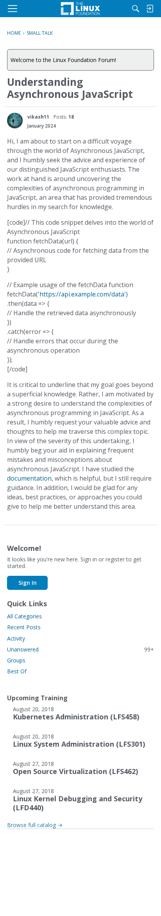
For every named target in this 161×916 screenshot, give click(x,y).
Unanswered (80, 649)
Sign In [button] (27, 582)
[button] (15, 120)
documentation (29, 478)
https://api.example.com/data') (83, 294)
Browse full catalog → (35, 825)
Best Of (17, 671)
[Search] (136, 8)
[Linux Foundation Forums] (80, 8)
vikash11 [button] (38, 117)
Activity (16, 638)
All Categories (24, 616)
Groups (16, 660)
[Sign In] (150, 8)
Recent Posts (24, 627)
